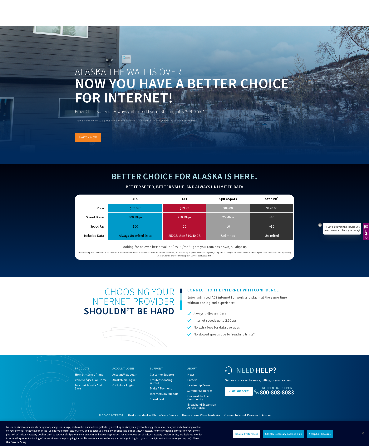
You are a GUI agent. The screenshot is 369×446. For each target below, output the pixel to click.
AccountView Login (124, 374)
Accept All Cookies (319, 434)
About (192, 368)
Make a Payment (161, 388)
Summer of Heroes (199, 391)
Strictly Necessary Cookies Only (283, 434)
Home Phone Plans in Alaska (201, 415)
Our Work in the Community (198, 397)
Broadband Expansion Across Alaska (201, 406)
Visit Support (239, 391)
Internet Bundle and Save (88, 386)
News (190, 374)
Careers (192, 380)
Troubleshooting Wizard (161, 381)
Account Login (123, 368)
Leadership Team (198, 385)
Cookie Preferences (246, 434)
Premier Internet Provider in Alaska (247, 415)
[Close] (363, 433)
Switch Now (88, 137)
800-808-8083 (277, 392)
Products (82, 368)
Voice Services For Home (91, 380)
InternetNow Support (164, 394)
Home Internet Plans (89, 374)
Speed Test (157, 399)
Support (156, 368)
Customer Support (162, 374)
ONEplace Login (123, 385)
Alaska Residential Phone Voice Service (152, 415)
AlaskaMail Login (123, 380)
